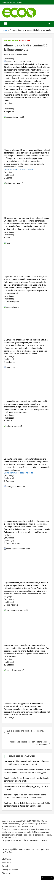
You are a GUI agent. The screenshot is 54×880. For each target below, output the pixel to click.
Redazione (6, 862)
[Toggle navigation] (5, 24)
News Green (25, 41)
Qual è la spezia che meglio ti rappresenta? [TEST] (25, 732)
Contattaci (42, 840)
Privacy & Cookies (10, 869)
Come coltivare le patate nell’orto (18, 473)
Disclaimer (6, 873)
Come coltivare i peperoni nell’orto (19, 169)
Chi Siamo (6, 859)
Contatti (5, 866)
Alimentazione (11, 41)
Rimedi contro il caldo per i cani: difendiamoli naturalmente (27, 743)
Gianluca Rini (22, 54)
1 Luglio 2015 (9, 54)
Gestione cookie (47, 878)
